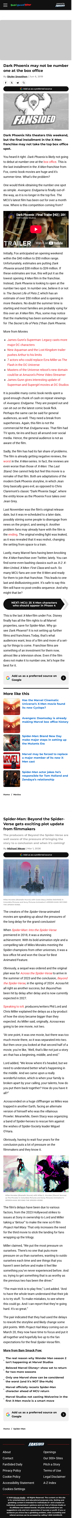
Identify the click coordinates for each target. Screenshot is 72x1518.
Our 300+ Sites (53, 1458)
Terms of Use (52, 1470)
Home (6, 794)
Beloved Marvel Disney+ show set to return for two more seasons (36, 1369)
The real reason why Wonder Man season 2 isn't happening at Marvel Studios (36, 1360)
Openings (49, 1452)
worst (7, 461)
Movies (17, 794)
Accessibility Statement (18, 1483)
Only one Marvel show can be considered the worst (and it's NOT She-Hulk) (35, 1379)
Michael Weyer (16, 848)
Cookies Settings (14, 1489)
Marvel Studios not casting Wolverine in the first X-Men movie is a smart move (37, 1398)
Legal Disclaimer (54, 1476)
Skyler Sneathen (17, 76)
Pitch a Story (51, 1464)
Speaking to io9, (13, 1006)
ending (12, 534)
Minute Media (19, 1498)
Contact (8, 1458)
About (7, 1452)
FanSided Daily (12, 1464)
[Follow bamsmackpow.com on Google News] (63, 677)
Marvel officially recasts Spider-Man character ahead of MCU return (31, 1389)
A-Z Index (49, 1483)
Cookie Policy (11, 1476)
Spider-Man (19, 1428)
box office (50, 162)
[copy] (23, 82)
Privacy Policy (12, 1470)
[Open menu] (5, 5)
